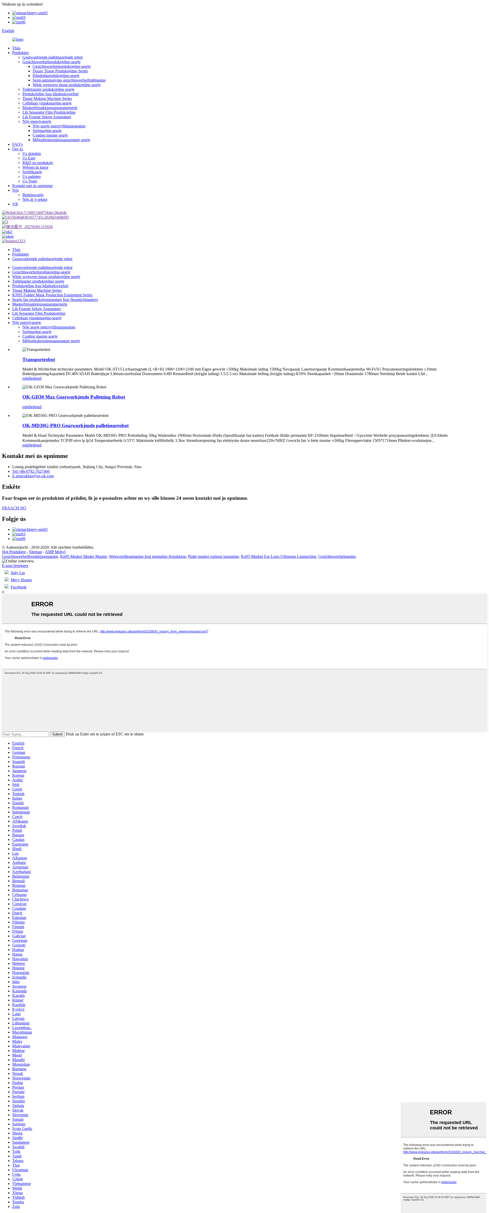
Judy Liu (18, 573)
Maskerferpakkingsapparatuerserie (49, 108)
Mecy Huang (21, 580)
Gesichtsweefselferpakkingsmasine (30, 556)
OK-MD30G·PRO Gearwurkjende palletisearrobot (75, 425)
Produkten (20, 52)
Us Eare (28, 158)
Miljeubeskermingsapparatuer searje (61, 140)
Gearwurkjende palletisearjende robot (52, 57)
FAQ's (17, 144)
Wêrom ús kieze (35, 167)
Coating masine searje (50, 135)
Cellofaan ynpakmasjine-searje (47, 103)
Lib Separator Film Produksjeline (49, 112)
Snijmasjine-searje (47, 130)
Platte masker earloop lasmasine (213, 556)
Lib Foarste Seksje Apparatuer (46, 117)
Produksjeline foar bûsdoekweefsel (50, 94)
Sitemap (35, 552)
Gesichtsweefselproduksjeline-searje (51, 62)
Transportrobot (38, 359)
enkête (27, 378)
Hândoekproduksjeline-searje (56, 75)
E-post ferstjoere (15, 565)
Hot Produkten (14, 552)
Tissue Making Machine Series (47, 98)
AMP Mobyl (55, 552)
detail (37, 378)
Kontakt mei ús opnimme (32, 185)
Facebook (18, 587)
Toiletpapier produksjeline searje (48, 89)
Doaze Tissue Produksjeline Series (60, 71)
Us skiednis (31, 153)
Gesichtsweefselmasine (337, 556)
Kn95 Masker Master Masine (83, 556)
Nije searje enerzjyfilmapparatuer (59, 126)
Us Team (29, 181)
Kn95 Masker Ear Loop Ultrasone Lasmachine (278, 556)
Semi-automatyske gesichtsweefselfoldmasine (69, 80)
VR (15, 204)
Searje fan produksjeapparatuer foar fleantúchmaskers (55, 299)
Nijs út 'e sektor (34, 199)
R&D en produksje (37, 163)
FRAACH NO (14, 508)
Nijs (15, 190)
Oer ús (17, 149)
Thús (16, 48)
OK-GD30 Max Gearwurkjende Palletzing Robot (73, 397)
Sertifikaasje (32, 172)
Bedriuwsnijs (33, 195)
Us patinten (31, 176)
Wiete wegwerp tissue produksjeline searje (67, 85)
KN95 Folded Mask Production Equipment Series (52, 295)
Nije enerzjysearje (36, 121)
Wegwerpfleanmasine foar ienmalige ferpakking (147, 556)
